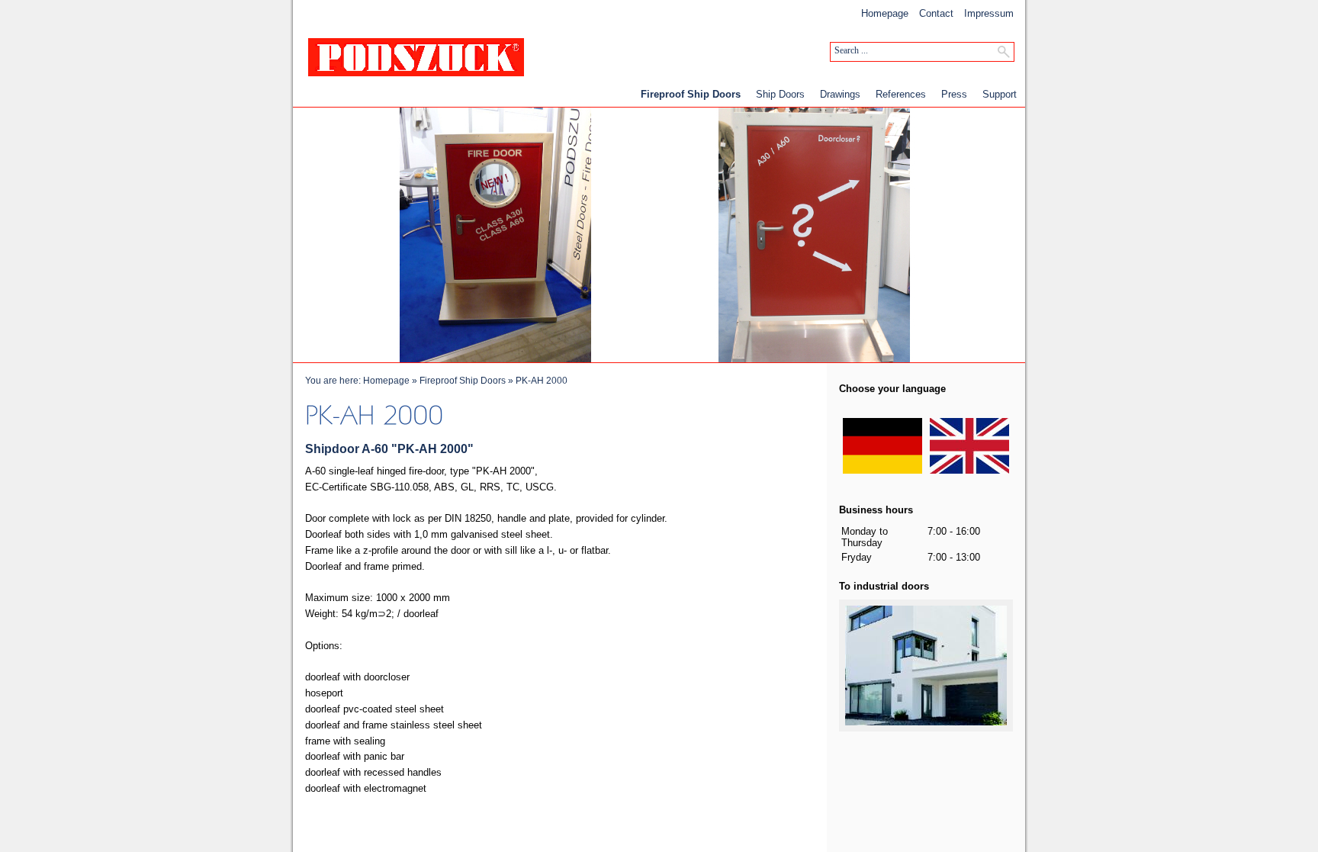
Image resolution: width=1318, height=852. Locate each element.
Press (954, 94)
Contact (936, 13)
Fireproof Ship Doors (691, 94)
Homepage (884, 13)
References (901, 94)
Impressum (989, 13)
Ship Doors (780, 94)
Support (999, 94)
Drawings (840, 94)
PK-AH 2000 (541, 380)
